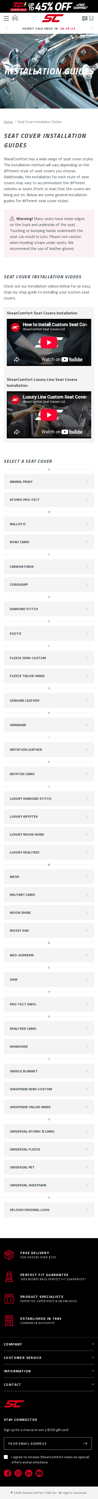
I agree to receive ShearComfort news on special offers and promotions (50, 1459)
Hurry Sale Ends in (49, 28)
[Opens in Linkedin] (28, 1473)
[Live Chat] (84, 18)
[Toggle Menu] (7, 18)
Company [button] (13, 1344)
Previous (8, 31)
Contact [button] (13, 1384)
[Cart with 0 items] (91, 18)
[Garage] (14, 18)
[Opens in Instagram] (18, 1473)
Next (93, 31)
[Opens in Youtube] (39, 1473)
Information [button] (17, 1371)
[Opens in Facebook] (7, 1473)
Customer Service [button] (23, 1357)
